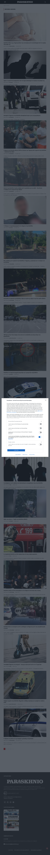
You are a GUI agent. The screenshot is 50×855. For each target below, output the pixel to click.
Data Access (25, 454)
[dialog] (25, 427)
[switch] (40, 424)
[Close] (46, 400)
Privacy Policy (32, 454)
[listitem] (25, 421)
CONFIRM (16, 450)
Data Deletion (18, 454)
